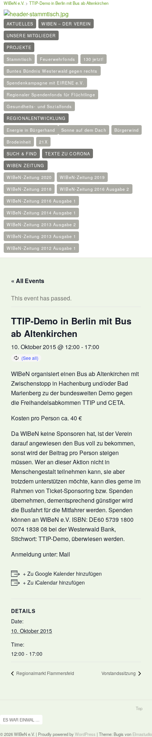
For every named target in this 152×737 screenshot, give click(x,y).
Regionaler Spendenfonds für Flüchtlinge (51, 94)
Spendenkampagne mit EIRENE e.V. (45, 83)
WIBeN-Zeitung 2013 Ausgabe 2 (41, 224)
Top (139, 708)
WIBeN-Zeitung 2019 (82, 177)
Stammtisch (19, 59)
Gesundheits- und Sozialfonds (39, 106)
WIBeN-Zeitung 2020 (29, 177)
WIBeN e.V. (14, 3)
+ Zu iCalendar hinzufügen (54, 582)
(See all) (29, 358)
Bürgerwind (126, 130)
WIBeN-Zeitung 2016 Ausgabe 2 (94, 189)
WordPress (85, 734)
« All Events (27, 280)
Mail (64, 554)
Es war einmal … (21, 720)
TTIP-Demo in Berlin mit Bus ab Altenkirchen (68, 3)
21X (43, 142)
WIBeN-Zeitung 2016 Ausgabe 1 (41, 201)
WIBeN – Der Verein (66, 24)
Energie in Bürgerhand (31, 130)
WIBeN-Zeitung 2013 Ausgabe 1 (41, 236)
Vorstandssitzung (119, 673)
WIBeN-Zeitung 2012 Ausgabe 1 (41, 248)
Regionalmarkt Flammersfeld (44, 673)
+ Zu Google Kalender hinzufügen (62, 573)
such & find (22, 153)
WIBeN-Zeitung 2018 (29, 189)
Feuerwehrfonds (57, 59)
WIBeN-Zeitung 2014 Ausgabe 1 (41, 213)
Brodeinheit (19, 142)
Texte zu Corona (67, 153)
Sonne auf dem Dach (83, 130)
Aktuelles (20, 24)
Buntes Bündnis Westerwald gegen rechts (52, 71)
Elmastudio (142, 734)
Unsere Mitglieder (31, 35)
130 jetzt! (93, 59)
